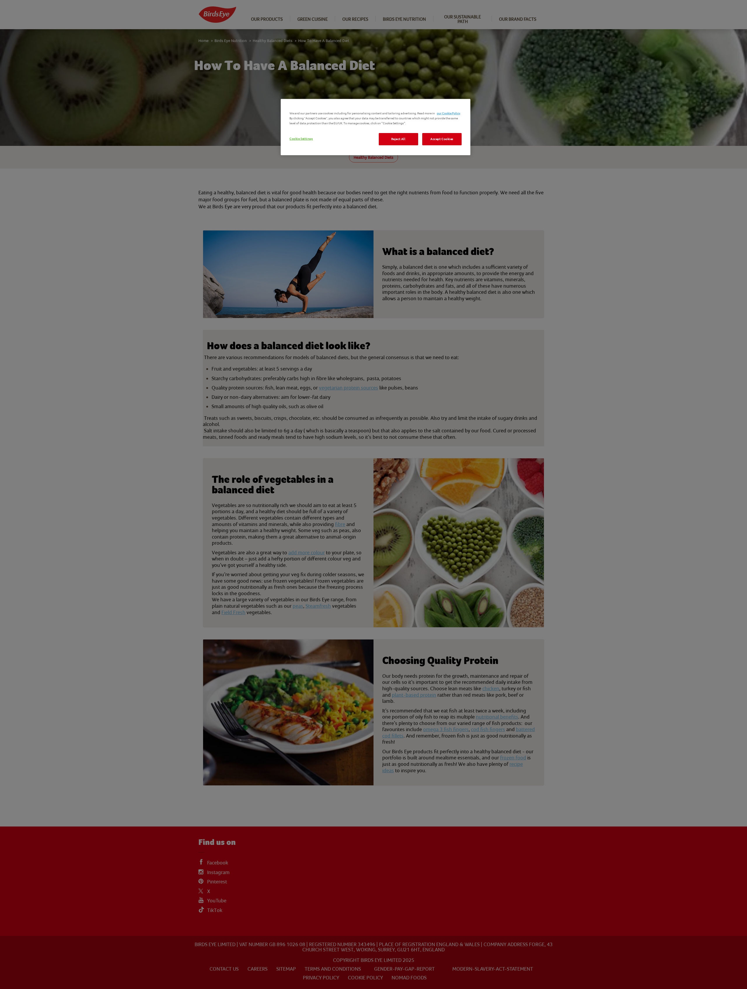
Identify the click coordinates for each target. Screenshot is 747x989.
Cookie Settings (301, 139)
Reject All (398, 139)
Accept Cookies (441, 139)
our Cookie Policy (448, 113)
